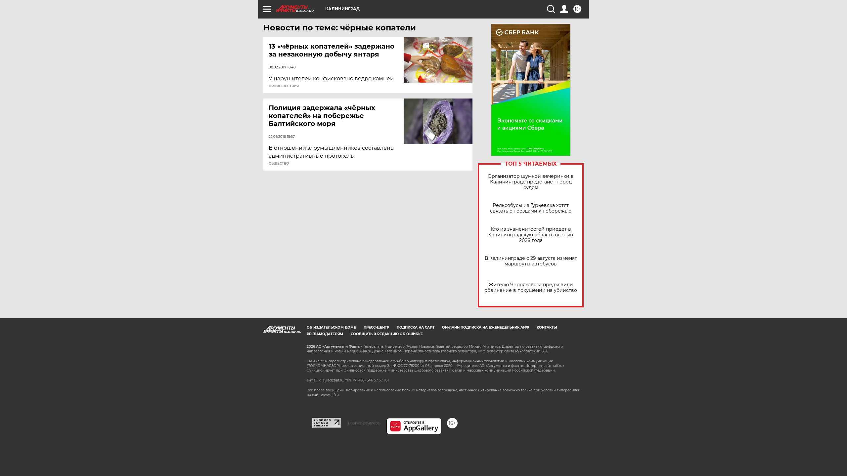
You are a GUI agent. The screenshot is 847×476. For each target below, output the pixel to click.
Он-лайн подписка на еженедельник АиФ (485, 327)
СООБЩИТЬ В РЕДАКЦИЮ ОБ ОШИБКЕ (387, 334)
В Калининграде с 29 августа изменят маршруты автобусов (531, 261)
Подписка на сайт (415, 327)
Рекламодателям (325, 334)
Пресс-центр (376, 327)
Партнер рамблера (363, 423)
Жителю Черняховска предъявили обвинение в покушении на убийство (530, 287)
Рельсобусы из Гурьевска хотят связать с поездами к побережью (530, 208)
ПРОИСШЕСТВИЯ (284, 86)
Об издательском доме (331, 327)
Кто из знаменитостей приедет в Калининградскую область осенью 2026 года (530, 234)
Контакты (547, 327)
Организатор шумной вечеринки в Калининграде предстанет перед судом (531, 182)
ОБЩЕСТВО (279, 163)
